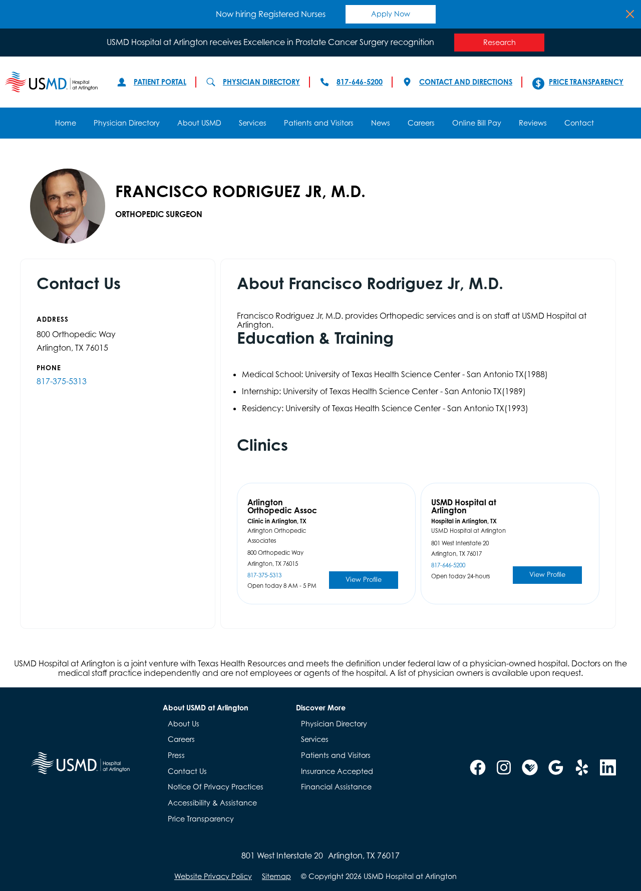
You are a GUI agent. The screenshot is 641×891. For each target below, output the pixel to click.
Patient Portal (160, 82)
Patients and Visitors (319, 123)
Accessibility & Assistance (212, 802)
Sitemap (276, 876)
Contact (579, 123)
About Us (183, 723)
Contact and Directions (465, 82)
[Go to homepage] (51, 82)
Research (499, 42)
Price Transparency (586, 82)
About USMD (199, 123)
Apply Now (390, 14)
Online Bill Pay (476, 123)
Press (176, 755)
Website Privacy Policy (213, 876)
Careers (421, 123)
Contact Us (187, 771)
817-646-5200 (360, 82)
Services (252, 123)
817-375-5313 (62, 381)
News (380, 123)
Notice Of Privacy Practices (215, 786)
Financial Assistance (336, 786)
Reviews (533, 123)
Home (65, 123)
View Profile (364, 579)
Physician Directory (261, 82)
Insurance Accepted (337, 771)
